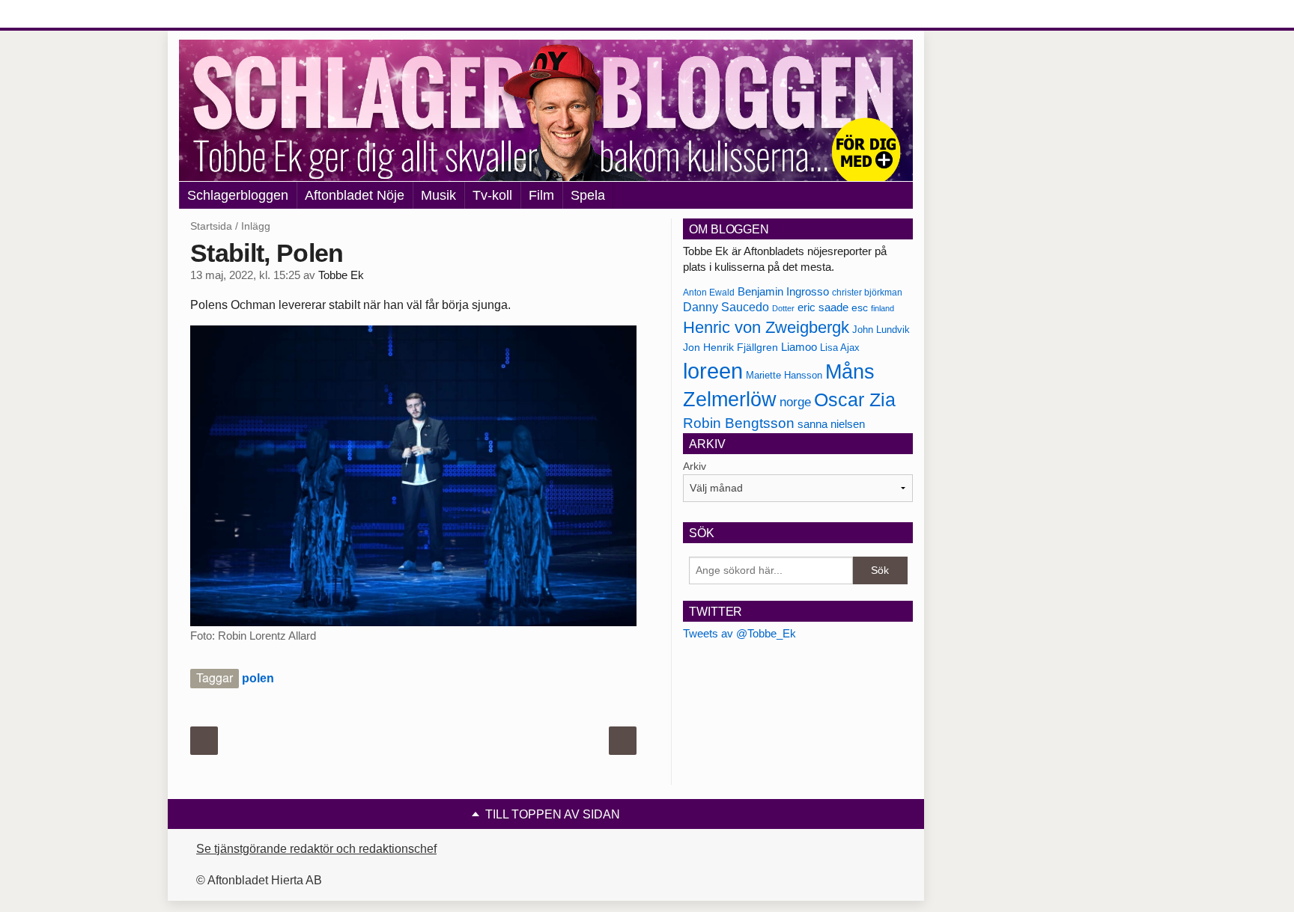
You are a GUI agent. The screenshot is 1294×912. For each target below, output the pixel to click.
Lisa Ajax (840, 347)
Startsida (211, 226)
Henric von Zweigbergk (766, 327)
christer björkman (867, 292)
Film (541, 195)
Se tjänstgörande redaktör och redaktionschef (316, 848)
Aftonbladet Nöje (354, 195)
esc (859, 307)
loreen (713, 370)
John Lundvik (881, 329)
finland (882, 308)
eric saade (823, 307)
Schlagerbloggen (237, 195)
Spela (588, 195)
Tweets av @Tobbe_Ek (739, 633)
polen (258, 678)
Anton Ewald (709, 292)
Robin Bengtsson (739, 423)
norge (795, 401)
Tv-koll (492, 195)
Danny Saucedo (726, 307)
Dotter (783, 308)
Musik (438, 195)
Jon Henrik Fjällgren (730, 347)
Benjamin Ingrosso (783, 292)
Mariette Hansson (784, 375)
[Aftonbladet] (235, 15)
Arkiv (694, 466)
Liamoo (799, 347)
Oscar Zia (855, 400)
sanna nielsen (831, 424)
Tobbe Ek (341, 275)
